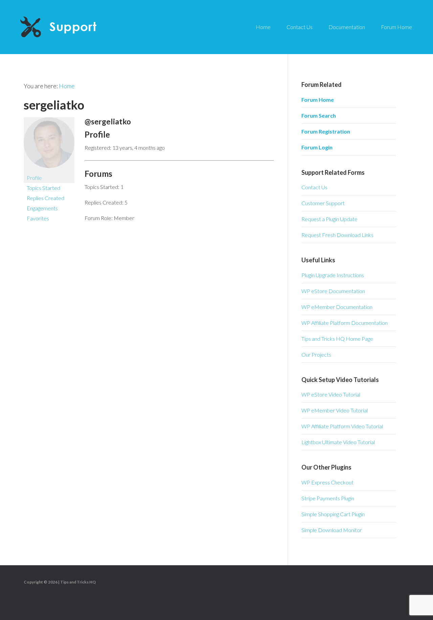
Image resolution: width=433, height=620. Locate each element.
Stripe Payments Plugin (327, 498)
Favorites (38, 218)
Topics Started (43, 188)
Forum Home (317, 99)
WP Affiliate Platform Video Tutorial (342, 426)
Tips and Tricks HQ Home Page (337, 338)
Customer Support (323, 203)
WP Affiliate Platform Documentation (344, 322)
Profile (34, 177)
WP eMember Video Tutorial (334, 410)
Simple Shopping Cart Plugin (333, 514)
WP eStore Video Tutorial (330, 394)
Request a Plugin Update (329, 219)
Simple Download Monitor (331, 530)
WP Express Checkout (327, 482)
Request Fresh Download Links (337, 235)
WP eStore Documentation (333, 291)
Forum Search (318, 115)
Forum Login (317, 147)
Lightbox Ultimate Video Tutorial (338, 442)
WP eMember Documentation (336, 307)
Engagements (42, 208)
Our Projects (316, 354)
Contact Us (314, 187)
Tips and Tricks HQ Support (74, 27)
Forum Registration (325, 131)
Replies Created (45, 198)
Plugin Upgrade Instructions (332, 275)
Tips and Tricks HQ (78, 582)
